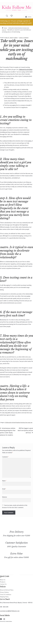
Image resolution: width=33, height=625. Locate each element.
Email (4, 489)
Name (4, 481)
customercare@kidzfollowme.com (9, 611)
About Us (2, 580)
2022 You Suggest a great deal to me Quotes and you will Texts (25, 430)
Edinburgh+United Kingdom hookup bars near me (18, 422)
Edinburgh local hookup (25, 69)
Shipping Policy (4, 597)
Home (5, 28)
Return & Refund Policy (6, 590)
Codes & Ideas (9, 621)
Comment (5, 457)
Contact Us (3, 584)
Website (4, 497)
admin (16, 37)
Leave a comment (24, 37)
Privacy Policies (4, 592)
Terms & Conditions (5, 594)
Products (2, 582)
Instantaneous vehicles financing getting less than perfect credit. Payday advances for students (7, 431)
